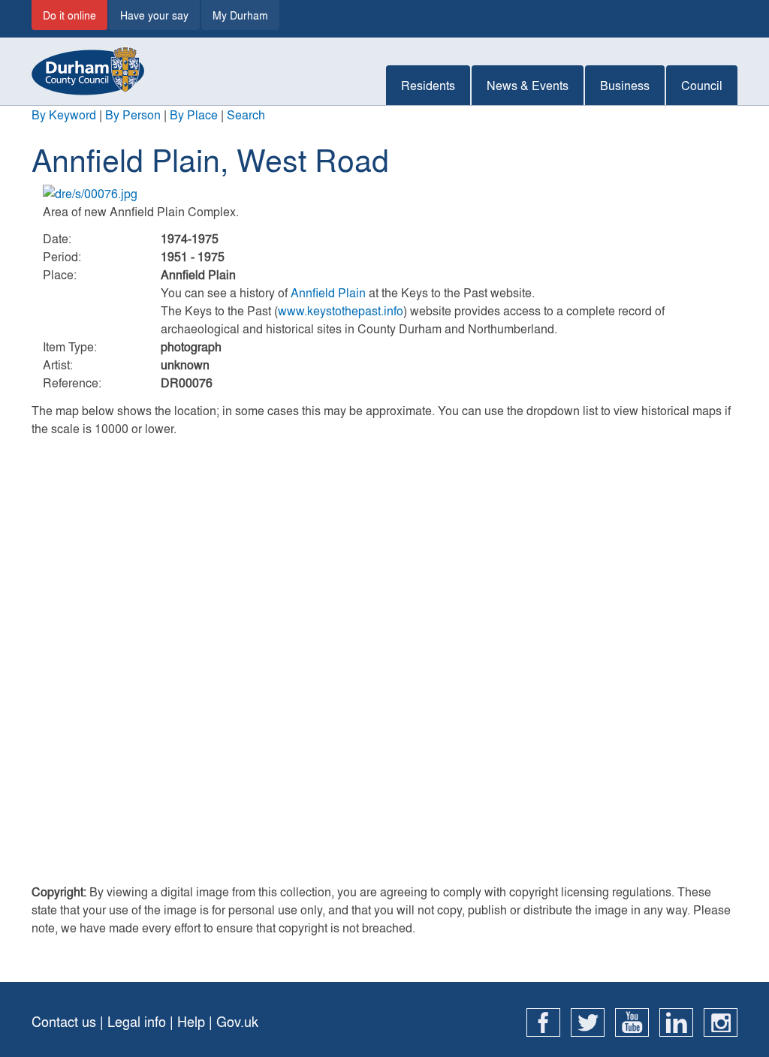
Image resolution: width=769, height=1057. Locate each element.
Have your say (154, 15)
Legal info (136, 1021)
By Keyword (64, 114)
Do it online (69, 15)
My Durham (240, 15)
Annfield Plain (328, 292)
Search (246, 114)
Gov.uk (237, 1021)
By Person (133, 114)
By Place (194, 114)
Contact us (64, 1021)
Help (191, 1021)
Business (625, 85)
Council (701, 85)
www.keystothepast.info (340, 310)
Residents (428, 85)
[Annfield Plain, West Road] (384, 194)
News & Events (527, 85)
